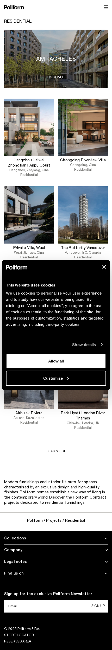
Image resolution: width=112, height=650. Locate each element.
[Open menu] (106, 7)
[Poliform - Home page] (14, 7)
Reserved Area (17, 641)
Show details (84, 344)
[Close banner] (104, 267)
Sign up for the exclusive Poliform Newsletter (48, 594)
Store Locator (19, 635)
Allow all (56, 361)
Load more (56, 451)
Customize (53, 378)
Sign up (98, 606)
